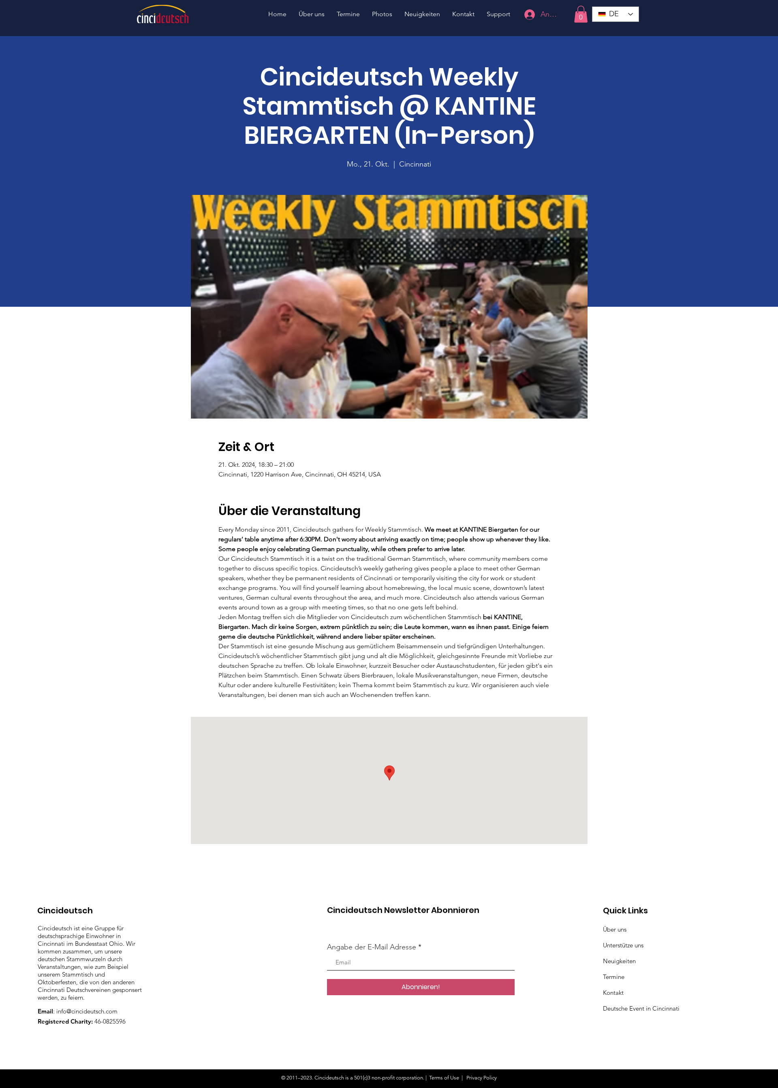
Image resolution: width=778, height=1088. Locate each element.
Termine (613, 977)
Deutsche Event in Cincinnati (641, 1008)
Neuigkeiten (619, 961)
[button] (581, 14)
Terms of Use (444, 1078)
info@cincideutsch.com (87, 1011)
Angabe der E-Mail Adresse (371, 947)
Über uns (614, 929)
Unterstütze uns (623, 945)
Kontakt (613, 992)
